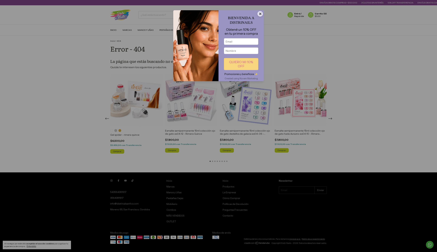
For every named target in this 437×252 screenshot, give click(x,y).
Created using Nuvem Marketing (241, 78)
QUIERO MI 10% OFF (241, 64)
